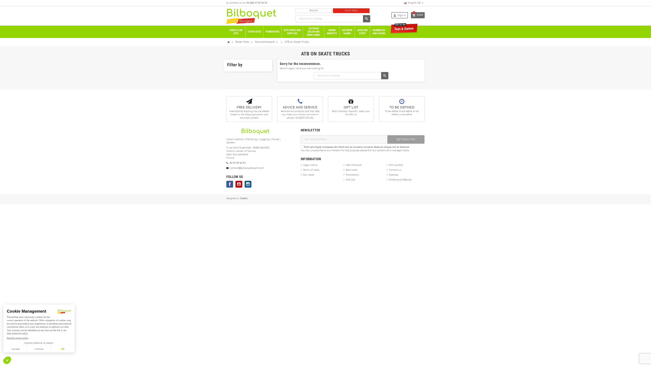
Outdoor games (347, 32)
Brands (314, 10)
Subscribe (407, 139)
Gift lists (350, 180)
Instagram (248, 184)
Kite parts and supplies (292, 32)
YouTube (238, 184)
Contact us (395, 170)
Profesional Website (400, 180)
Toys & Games (404, 27)
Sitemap (393, 175)
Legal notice (310, 165)
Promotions (352, 175)
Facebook (229, 184)
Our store (308, 175)
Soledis (244, 198)
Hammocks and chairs (378, 32)
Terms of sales (311, 170)
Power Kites (272, 31)
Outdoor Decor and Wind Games (313, 31)
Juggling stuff (362, 32)
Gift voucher (396, 165)
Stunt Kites (254, 31)
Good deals (351, 10)
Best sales (351, 170)
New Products (354, 165)
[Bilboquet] (251, 16)
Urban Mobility (332, 32)
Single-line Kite (236, 32)
